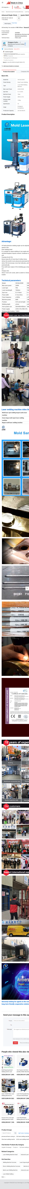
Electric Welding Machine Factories (11, 1166)
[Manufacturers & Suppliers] (14, 2)
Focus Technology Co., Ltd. (20, 1182)
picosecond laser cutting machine (9, 1136)
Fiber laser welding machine (8, 1139)
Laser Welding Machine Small (10, 1154)
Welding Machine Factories (9, 1162)
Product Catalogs (24, 1133)
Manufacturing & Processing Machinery (14, 11)
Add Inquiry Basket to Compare (11, 66)
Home (3, 11)
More (3, 1177)
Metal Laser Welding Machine (10, 1170)
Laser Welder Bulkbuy (8, 1174)
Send (15, 1043)
